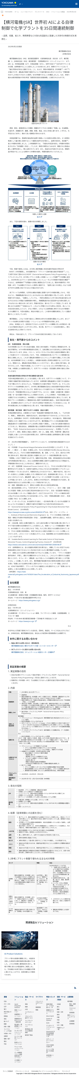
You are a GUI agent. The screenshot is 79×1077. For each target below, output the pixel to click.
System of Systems (49, 1019)
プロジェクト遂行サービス (29, 1017)
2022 (47, 12)
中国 (58, 1020)
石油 (5, 1001)
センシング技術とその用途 (50, 1050)
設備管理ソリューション (18, 1015)
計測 (26, 1009)
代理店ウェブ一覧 (60, 1028)
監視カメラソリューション (18, 1043)
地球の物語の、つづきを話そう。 (50, 1005)
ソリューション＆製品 (58, 12)
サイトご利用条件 (8, 1071)
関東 (58, 1009)
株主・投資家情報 (72, 1004)
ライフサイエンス (29, 1025)
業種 (5, 997)
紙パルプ (6, 1021)
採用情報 (71, 1012)
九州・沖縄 (60, 1025)
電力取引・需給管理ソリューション (18, 1026)
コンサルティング (29, 1012)
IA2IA (47, 1023)
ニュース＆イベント (27, 12)
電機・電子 (7, 1039)
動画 (37, 1010)
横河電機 (69, 1001)
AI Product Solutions (13, 953)
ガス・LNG (7, 1004)
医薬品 (6, 1016)
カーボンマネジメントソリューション (18, 1032)
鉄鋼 (5, 1024)
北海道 (59, 1004)
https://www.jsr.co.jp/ (27, 621)
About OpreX (50, 1016)
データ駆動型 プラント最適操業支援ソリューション (18, 1055)
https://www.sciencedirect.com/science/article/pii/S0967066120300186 (33, 545)
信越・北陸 (60, 1012)
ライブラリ (39, 997)
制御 (26, 1007)
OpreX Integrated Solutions (17, 1005)
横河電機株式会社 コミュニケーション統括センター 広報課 (32, 652)
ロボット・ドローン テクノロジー (50, 1040)
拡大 (38, 217)
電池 (5, 1041)
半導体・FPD (7, 1033)
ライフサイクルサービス (29, 1021)
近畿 (58, 1017)
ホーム (17, 12)
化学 (5, 1006)
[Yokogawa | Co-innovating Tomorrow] (9, 4)
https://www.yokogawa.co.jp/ (29, 600)
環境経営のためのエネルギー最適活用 (18, 1020)
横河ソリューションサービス (71, 1016)
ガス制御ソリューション (18, 1061)
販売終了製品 (29, 1035)
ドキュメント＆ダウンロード (39, 1003)
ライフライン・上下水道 (7, 1030)
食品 (5, 1019)
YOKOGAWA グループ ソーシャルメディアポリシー (45, 1071)
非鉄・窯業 (7, 1026)
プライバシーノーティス (22, 1071)
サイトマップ (66, 1071)
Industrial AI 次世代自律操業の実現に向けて (50, 1034)
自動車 (6, 1036)
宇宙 (5, 1044)
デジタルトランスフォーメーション (50, 1027)
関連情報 (38, 1007)
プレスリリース (39, 12)
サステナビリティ (72, 1009)
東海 (58, 1014)
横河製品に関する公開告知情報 (29, 1030)
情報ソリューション (18, 1011)
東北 (58, 1007)
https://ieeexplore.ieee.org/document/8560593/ (25, 512)
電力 (5, 1009)
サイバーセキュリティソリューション (18, 1048)
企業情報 (70, 997)
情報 (26, 1004)
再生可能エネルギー (7, 1012)
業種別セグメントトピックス (50, 1011)
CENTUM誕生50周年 (50, 1046)
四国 (58, 1022)
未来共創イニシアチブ (50, 1056)
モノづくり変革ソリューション (18, 1038)
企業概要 (71, 1021)
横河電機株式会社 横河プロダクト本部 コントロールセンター (33, 646)
